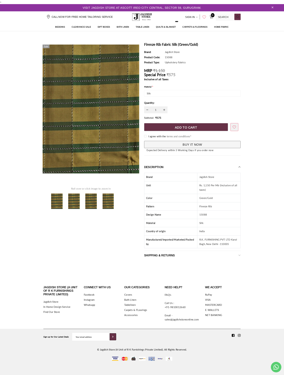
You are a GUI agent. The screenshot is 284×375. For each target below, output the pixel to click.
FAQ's (168, 294)
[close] (272, 7)
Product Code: (152, 57)
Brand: (147, 51)
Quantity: (149, 102)
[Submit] (113, 336)
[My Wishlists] (203, 17)
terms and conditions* (179, 136)
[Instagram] (239, 335)
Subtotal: (149, 117)
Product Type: (152, 62)
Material (148, 86)
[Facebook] (233, 335)
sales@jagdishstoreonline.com (182, 319)
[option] (91, 109)
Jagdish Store (172, 51)
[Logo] (142, 16)
